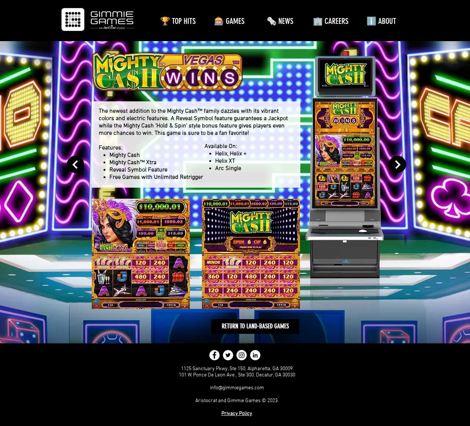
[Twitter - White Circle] (228, 355)
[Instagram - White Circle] (241, 355)
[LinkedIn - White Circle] (255, 355)
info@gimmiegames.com (237, 388)
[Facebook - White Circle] (214, 355)
